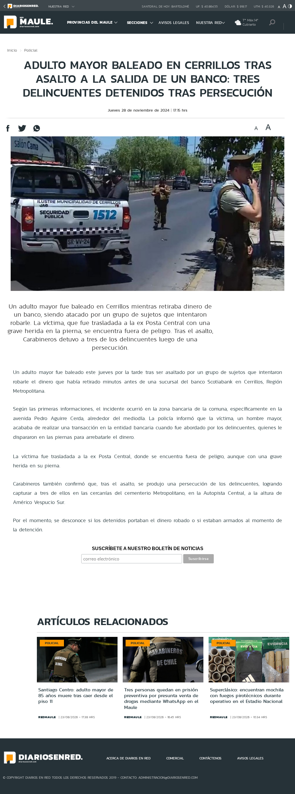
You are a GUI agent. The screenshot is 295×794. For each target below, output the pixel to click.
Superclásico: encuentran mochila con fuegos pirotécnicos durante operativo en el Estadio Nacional (246, 695)
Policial (30, 50)
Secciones (137, 22)
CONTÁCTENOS (210, 758)
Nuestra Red (58, 6)
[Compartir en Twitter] (22, 131)
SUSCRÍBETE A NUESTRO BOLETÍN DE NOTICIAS (147, 548)
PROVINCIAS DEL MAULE (90, 22)
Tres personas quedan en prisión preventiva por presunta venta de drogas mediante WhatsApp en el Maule (161, 698)
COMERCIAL (175, 758)
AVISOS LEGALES (173, 22)
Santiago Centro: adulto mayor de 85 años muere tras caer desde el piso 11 (75, 695)
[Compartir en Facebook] (7, 131)
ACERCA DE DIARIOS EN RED (128, 758)
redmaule (47, 717)
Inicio (12, 50)
